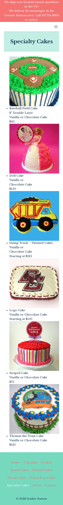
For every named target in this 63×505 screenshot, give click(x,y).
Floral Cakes (16, 477)
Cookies (46, 462)
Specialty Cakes (18, 485)
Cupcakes (30, 462)
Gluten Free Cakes (42, 477)
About (37, 485)
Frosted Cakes (42, 470)
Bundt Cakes (19, 470)
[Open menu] (55, 27)
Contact (50, 485)
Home (15, 462)
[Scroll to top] (55, 500)
